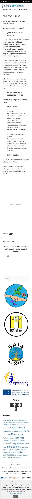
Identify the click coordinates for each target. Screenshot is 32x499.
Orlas (15, 449)
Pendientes (24, 449)
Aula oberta (22, 420)
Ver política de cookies (16, 493)
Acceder (4, 1)
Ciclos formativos (25, 422)
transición (9, 457)
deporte (5, 435)
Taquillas (24, 455)
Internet (21, 447)
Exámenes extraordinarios (11, 440)
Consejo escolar (17, 427)
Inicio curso (13, 446)
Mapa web (9, 473)
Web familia (18, 457)
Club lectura (13, 425)
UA (14, 457)
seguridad (19, 455)
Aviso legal (4, 471)
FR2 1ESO (5, 234)
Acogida (9, 420)
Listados (11, 449)
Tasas (4, 457)
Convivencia (17, 431)
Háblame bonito (23, 443)
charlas (18, 422)
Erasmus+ (17, 434)
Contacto (15, 473)
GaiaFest (23, 440)
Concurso (5, 428)
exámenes (19, 438)
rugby (15, 455)
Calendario (13, 422)
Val (23, 1)
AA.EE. (4, 420)
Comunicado (20, 424)
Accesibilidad (22, 473)
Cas (26, 1)
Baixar (11, 234)
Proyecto (13, 452)
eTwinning (6, 438)
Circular (5, 425)
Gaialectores (6, 443)
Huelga (14, 443)
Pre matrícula (6, 452)
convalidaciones (8, 431)
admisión (15, 420)
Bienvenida (6, 422)
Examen (12, 438)
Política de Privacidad (13, 471)
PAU (18, 450)
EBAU (9, 435)
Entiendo (15, 496)
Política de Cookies (25, 471)
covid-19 (25, 431)
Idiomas (4, 447)
